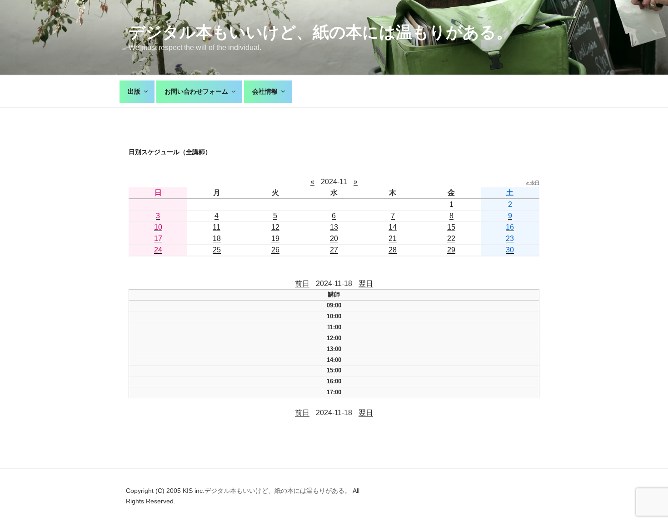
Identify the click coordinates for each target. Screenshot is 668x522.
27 (334, 250)
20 (334, 238)
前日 (302, 283)
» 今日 (532, 182)
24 (158, 250)
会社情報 (265, 91)
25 (217, 250)
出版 (134, 91)
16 (510, 227)
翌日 (366, 283)
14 (393, 227)
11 (216, 227)
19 (275, 238)
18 (217, 238)
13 (334, 227)
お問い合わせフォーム (196, 91)
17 (158, 238)
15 (451, 227)
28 (393, 250)
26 (275, 250)
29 (451, 250)
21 (393, 238)
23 (510, 238)
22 (451, 238)
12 (275, 227)
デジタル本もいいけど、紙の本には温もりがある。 (321, 32)
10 (158, 227)
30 (510, 250)
